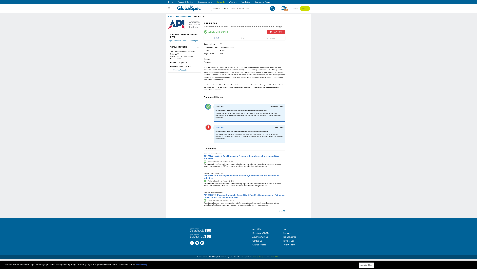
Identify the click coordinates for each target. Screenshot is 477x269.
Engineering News (205, 2)
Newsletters (245, 2)
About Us (256, 229)
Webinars (233, 2)
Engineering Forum (262, 2)
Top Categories (289, 237)
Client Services (259, 245)
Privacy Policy (289, 245)
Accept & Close (366, 265)
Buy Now (278, 32)
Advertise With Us (260, 237)
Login (296, 8)
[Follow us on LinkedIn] (202, 243)
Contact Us (257, 241)
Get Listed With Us (260, 233)
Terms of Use (288, 241)
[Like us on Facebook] (192, 243)
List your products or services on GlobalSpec (183, 41)
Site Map (287, 233)
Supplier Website (180, 70)
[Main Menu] (169, 8)
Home (170, 2)
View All (282, 211)
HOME (170, 16)
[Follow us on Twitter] (197, 243)
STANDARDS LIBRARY (182, 16)
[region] (238, 265)
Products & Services (185, 2)
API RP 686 (219, 127)
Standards (221, 2)
